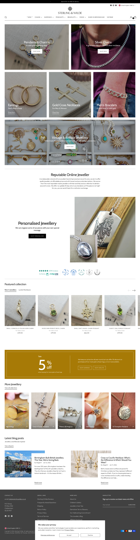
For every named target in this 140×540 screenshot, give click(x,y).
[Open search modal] (6, 17)
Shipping (40, 506)
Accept (69, 535)
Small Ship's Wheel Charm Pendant (86, 328)
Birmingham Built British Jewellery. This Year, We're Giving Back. (49, 458)
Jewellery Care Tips (76, 506)
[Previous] (50, 1)
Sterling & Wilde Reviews (45, 499)
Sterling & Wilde (19, 531)
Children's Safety (75, 502)
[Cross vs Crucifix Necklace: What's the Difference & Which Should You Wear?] (91, 468)
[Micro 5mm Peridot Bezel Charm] (53, 310)
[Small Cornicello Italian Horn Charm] (20, 310)
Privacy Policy (42, 513)
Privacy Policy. (69, 530)
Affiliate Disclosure (76, 520)
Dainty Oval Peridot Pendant (119, 328)
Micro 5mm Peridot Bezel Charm (53, 328)
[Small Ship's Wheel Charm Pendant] (86, 310)
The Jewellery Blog (76, 516)
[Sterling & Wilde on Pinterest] (116, 5)
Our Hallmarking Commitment (80, 513)
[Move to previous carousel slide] (129, 290)
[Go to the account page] (130, 17)
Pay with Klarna (42, 520)
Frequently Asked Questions (46, 502)
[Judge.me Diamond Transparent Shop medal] (66, 272)
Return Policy (41, 509)
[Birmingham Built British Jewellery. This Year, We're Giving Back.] (25, 468)
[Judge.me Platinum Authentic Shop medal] (81, 272)
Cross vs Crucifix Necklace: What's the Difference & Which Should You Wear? (116, 460)
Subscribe (131, 504)
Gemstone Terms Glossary (79, 509)
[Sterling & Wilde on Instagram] (113, 5)
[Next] (90, 1)
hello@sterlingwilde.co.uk (17, 499)
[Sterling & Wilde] (70, 10)
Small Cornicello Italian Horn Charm (20, 328)
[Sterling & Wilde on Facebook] (111, 5)
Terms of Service (43, 516)
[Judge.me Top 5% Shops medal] (97, 272)
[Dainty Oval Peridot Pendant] (119, 310)
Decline (90, 535)
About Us (73, 499)
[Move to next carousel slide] (133, 290)
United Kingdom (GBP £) (127, 5)
